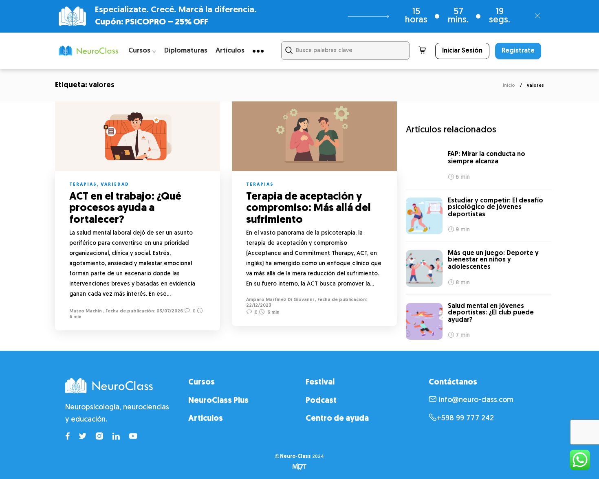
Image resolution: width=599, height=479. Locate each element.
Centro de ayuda (337, 419)
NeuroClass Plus (218, 401)
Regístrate (518, 51)
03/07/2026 (169, 311)
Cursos (201, 382)
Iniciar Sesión (462, 51)
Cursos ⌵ (142, 50)
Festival (320, 382)
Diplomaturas (185, 50)
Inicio (509, 85)
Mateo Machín (85, 311)
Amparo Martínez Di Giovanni (280, 300)
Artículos (230, 50)
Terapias (83, 184)
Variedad (115, 184)
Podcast (321, 401)
